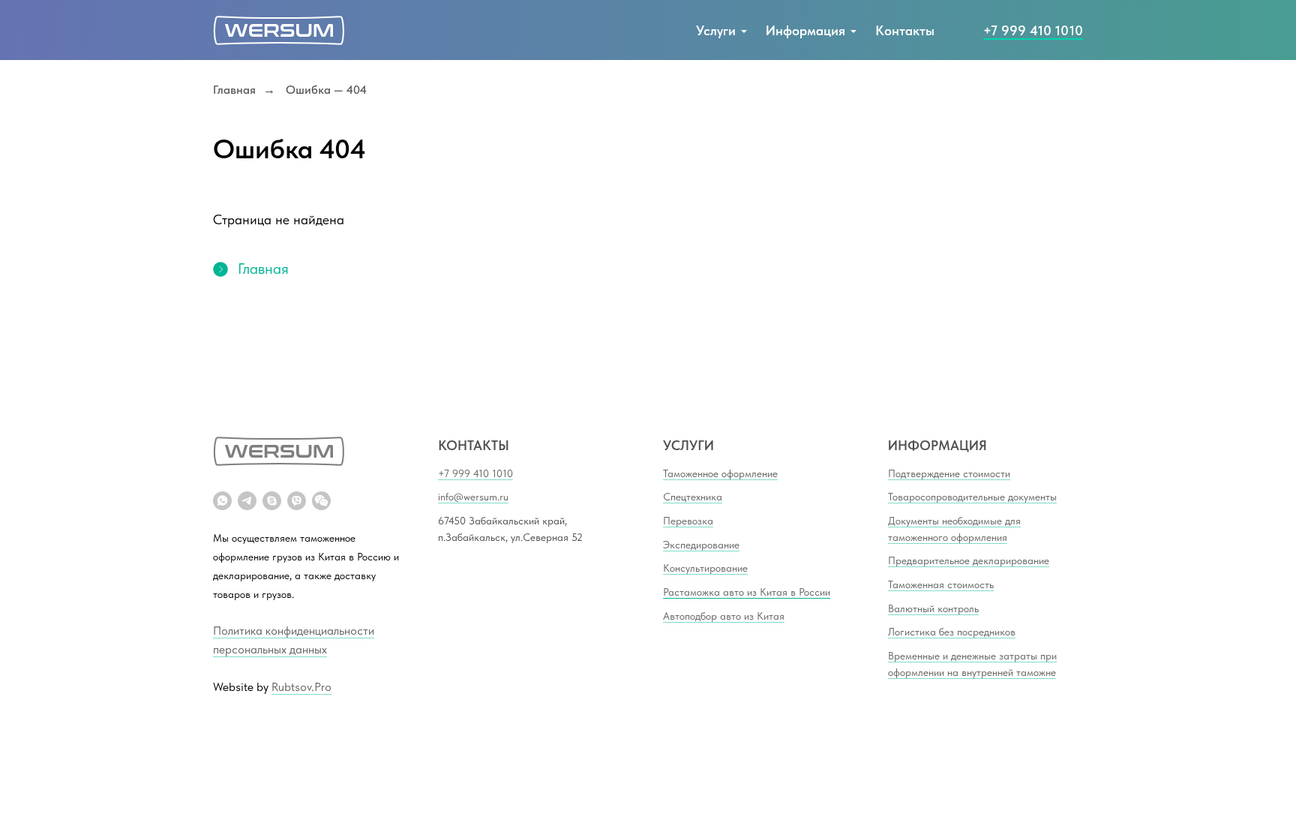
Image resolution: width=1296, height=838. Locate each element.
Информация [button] (805, 30)
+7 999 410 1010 (1033, 30)
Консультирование (705, 568)
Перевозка (688, 521)
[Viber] (296, 500)
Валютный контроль (933, 608)
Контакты (904, 30)
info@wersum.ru (473, 497)
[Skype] (271, 500)
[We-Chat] (321, 500)
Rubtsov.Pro (302, 687)
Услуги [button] (716, 30)
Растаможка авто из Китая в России (746, 592)
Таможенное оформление (720, 473)
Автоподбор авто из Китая (723, 616)
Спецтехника (692, 497)
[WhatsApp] (222, 500)
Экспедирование (701, 545)
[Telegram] (247, 500)
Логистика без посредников (952, 632)
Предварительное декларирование (968, 560)
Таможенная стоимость (941, 584)
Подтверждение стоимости (949, 473)
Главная (234, 90)
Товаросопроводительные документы (972, 497)
